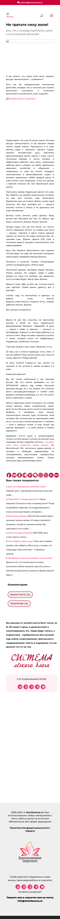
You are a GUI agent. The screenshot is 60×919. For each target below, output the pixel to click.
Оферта (30, 830)
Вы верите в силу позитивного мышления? (30, 558)
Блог (9, 30)
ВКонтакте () (20, 594)
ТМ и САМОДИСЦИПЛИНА (28, 30)
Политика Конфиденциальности (29, 827)
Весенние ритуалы (18, 516)
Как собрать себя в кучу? (21, 541)
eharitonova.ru (34, 812)
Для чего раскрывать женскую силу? (27, 486)
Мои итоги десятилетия (20, 533)
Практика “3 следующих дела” (23, 499)
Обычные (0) (19, 603)
